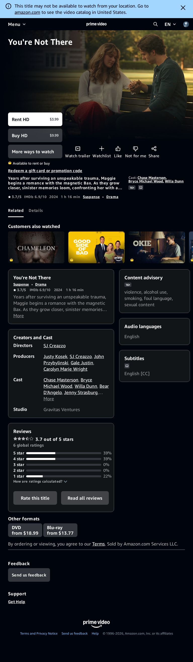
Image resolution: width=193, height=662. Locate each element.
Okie (157, 247)
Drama (112, 196)
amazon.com (27, 12)
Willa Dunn (174, 181)
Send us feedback (75, 633)
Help (95, 633)
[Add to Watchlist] (102, 148)
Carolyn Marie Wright (65, 369)
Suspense (91, 196)
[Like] (118, 148)
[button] (40, 481)
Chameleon (36, 247)
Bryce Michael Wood (145, 181)
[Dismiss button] (183, 7)
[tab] (16, 210)
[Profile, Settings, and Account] (186, 24)
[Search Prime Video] (156, 24)
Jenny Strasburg (81, 392)
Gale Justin (82, 362)
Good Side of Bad (96, 247)
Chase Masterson (151, 177)
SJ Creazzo (54, 345)
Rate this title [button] (35, 498)
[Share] (154, 148)
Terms (98, 544)
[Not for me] (135, 148)
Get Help (16, 601)
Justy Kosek (55, 356)
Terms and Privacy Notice (39, 633)
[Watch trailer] (78, 148)
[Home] (96, 24)
